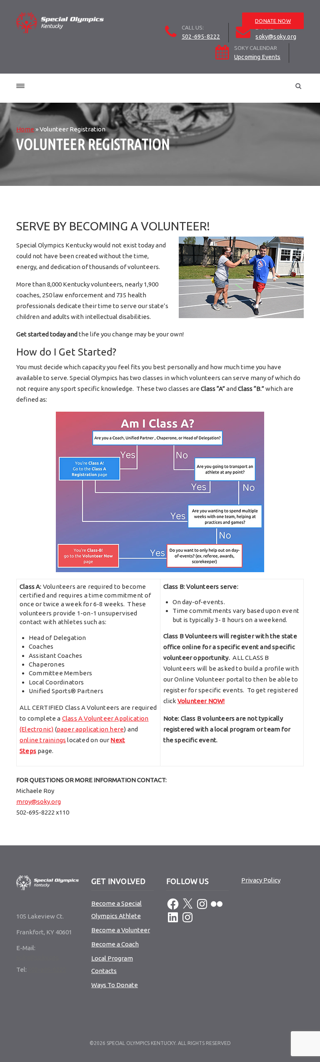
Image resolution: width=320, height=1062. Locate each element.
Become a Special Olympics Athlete (116, 909)
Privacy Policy (260, 880)
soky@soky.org (275, 36)
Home (25, 129)
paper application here (90, 729)
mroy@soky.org (38, 801)
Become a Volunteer (120, 930)
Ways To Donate (114, 984)
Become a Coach (115, 944)
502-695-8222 (201, 36)
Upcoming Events (257, 57)
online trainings (43, 739)
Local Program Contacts (112, 964)
